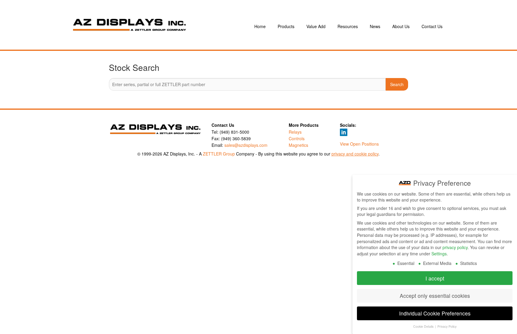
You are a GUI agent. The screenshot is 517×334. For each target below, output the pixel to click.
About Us (401, 26)
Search (397, 84)
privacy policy (455, 247)
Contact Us (432, 26)
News (375, 26)
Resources (347, 26)
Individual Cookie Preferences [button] (435, 313)
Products (286, 26)
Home (260, 26)
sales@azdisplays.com (245, 145)
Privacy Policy (447, 326)
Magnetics (298, 145)
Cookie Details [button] (423, 326)
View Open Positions (359, 144)
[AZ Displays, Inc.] (155, 26)
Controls (297, 138)
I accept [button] (434, 278)
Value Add (316, 26)
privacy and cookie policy (355, 154)
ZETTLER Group (219, 154)
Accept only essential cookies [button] (435, 295)
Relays (295, 132)
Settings (439, 254)
